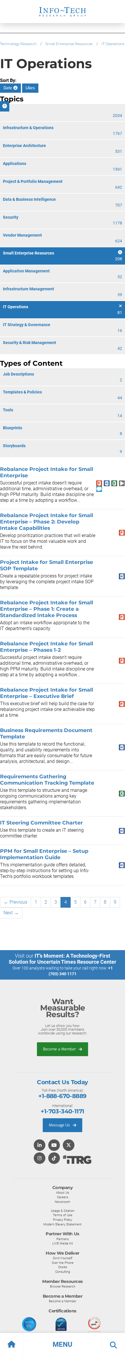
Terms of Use (62, 1215)
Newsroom (62, 1202)
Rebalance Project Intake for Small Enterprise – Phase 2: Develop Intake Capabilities (46, 521)
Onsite (62, 1267)
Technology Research (18, 44)
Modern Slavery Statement (62, 1224)
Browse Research (62, 1286)
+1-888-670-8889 (62, 1096)
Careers (62, 1197)
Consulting (62, 1272)
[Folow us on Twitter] (68, 1145)
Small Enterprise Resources (69, 44)
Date (8, 88)
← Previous (15, 902)
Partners (62, 1239)
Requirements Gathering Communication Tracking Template (47, 779)
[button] (62, 1344)
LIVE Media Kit (62, 1243)
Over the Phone (63, 1263)
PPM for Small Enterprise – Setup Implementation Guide (44, 854)
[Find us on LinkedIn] (39, 1145)
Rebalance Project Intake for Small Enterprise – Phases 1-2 (46, 646)
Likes (30, 88)
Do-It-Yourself (62, 1258)
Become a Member (60, 1049)
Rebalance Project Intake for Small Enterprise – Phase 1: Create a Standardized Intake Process (46, 608)
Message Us (60, 1125)
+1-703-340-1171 (62, 1111)
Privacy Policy (62, 1220)
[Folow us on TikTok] (54, 1158)
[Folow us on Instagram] (39, 1158)
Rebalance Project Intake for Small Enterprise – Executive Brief (46, 693)
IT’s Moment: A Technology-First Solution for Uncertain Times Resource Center (62, 959)
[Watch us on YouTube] (54, 1145)
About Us (62, 1192)
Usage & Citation (62, 1211)
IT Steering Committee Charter (41, 823)
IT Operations (112, 44)
